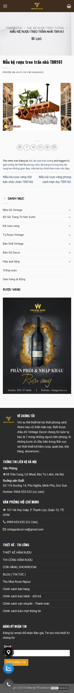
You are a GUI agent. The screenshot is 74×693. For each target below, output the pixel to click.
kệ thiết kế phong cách (27, 164)
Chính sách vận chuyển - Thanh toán (26, 603)
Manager (37, 72)
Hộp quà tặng (11, 261)
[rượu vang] (37, 345)
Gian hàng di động (14, 279)
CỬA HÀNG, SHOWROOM (19, 567)
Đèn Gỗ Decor (11, 252)
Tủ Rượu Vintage (13, 234)
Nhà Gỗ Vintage (12, 210)
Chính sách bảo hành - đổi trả (22, 596)
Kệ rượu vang (11, 226)
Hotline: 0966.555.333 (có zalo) (23, 492)
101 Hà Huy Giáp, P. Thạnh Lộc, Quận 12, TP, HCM (33, 512)
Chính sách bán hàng (16, 589)
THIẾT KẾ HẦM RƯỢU (17, 552)
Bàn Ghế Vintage (13, 243)
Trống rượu (10, 270)
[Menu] (5, 6)
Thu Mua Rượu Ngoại (17, 581)
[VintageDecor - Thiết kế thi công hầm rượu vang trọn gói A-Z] (37, 6)
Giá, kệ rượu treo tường (45, 28)
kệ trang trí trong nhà (52, 164)
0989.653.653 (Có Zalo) (22, 522)
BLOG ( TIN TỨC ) (14, 574)
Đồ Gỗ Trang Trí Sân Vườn (19, 217)
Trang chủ (14, 28)
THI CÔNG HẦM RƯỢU (17, 560)
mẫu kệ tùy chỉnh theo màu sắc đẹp (50, 168)
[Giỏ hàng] (69, 6)
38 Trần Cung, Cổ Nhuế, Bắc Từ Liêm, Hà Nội (35, 474)
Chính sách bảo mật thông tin (22, 611)
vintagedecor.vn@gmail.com (25, 529)
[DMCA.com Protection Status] (59, 687)
